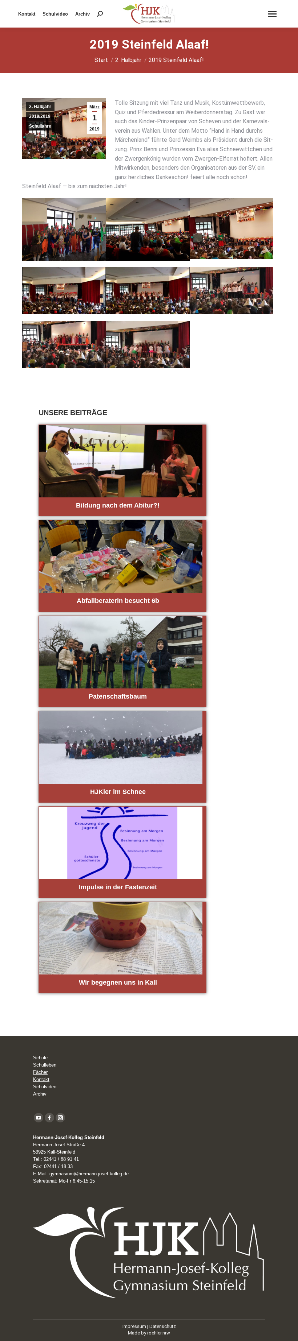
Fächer (40, 1072)
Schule (40, 1057)
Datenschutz (162, 1326)
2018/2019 (40, 116)
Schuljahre (40, 126)
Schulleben (44, 1065)
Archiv (40, 1094)
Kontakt (41, 1079)
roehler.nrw (158, 1333)
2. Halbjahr (40, 106)
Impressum (134, 1326)
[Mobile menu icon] (272, 14)
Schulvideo (44, 1086)
